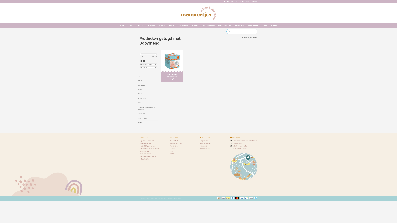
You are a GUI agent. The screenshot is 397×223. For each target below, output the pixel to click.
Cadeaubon (239, 25)
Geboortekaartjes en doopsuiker (150, 148)
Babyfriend (253, 38)
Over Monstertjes (145, 154)
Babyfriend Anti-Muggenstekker (172, 75)
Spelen (171, 25)
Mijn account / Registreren (249, 1)
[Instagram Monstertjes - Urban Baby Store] (148, 1)
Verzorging (183, 25)
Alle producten (174, 141)
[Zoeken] (230, 31)
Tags (247, 38)
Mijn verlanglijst (205, 148)
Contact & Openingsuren (147, 146)
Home (122, 25)
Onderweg (151, 25)
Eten (130, 25)
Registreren (204, 141)
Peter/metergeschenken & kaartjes (217, 25)
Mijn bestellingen (205, 143)
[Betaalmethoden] (218, 198)
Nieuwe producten (176, 143)
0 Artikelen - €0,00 (232, 1)
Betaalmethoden (145, 143)
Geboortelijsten (144, 159)
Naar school (253, 25)
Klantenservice (144, 151)
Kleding (140, 25)
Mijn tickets (203, 146)
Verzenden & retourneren (148, 156)
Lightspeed (178, 198)
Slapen (162, 25)
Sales (264, 25)
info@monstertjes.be (240, 146)
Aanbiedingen (174, 146)
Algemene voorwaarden (147, 141)
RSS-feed (173, 154)
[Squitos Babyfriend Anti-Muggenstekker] (172, 61)
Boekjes (195, 25)
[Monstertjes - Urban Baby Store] (198, 13)
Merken (274, 25)
